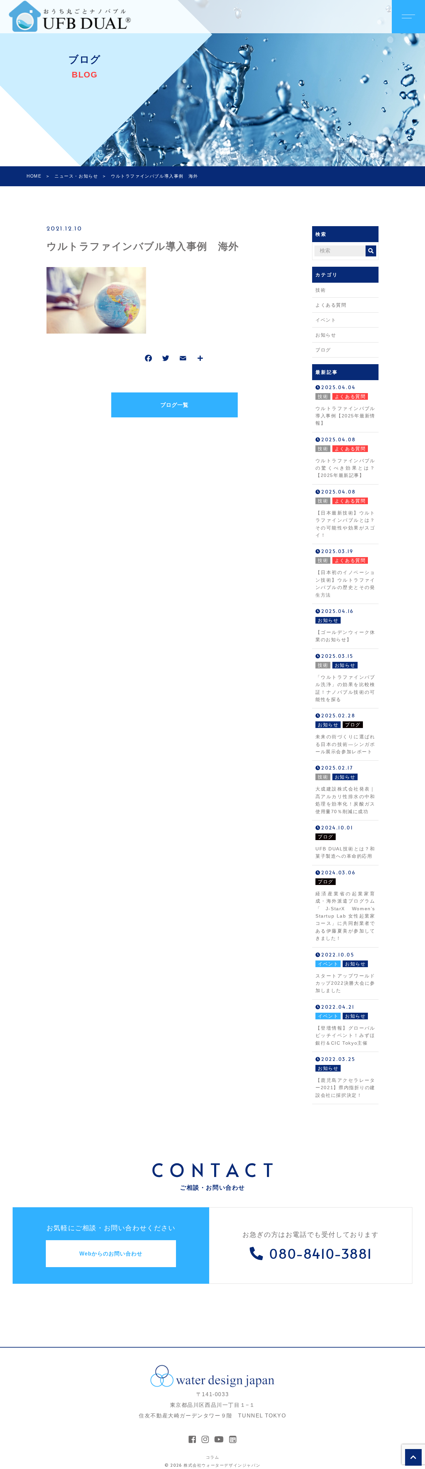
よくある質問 (331, 305)
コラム (212, 1457)
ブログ (323, 350)
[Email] (183, 360)
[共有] (200, 360)
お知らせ (325, 335)
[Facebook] (148, 360)
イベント (325, 320)
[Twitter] (165, 360)
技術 (320, 290)
